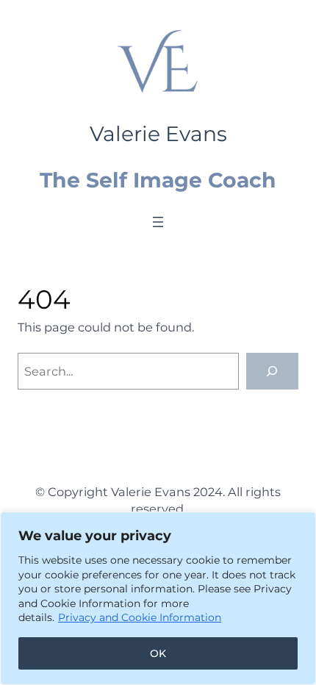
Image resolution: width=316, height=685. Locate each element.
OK (158, 653)
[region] (158, 598)
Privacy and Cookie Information (139, 617)
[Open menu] (158, 222)
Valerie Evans (158, 133)
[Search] (272, 371)
